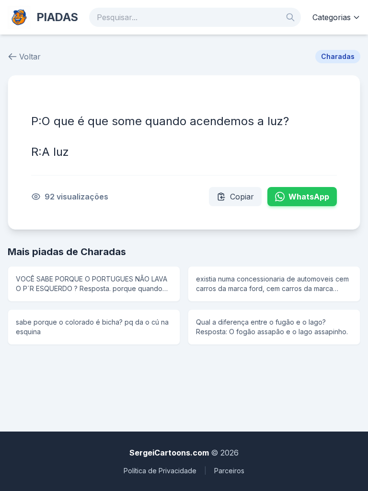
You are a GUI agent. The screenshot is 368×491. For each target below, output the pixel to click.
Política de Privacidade (160, 471)
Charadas (338, 56)
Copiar (242, 196)
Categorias (331, 17)
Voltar (30, 56)
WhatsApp (308, 196)
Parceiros (229, 471)
